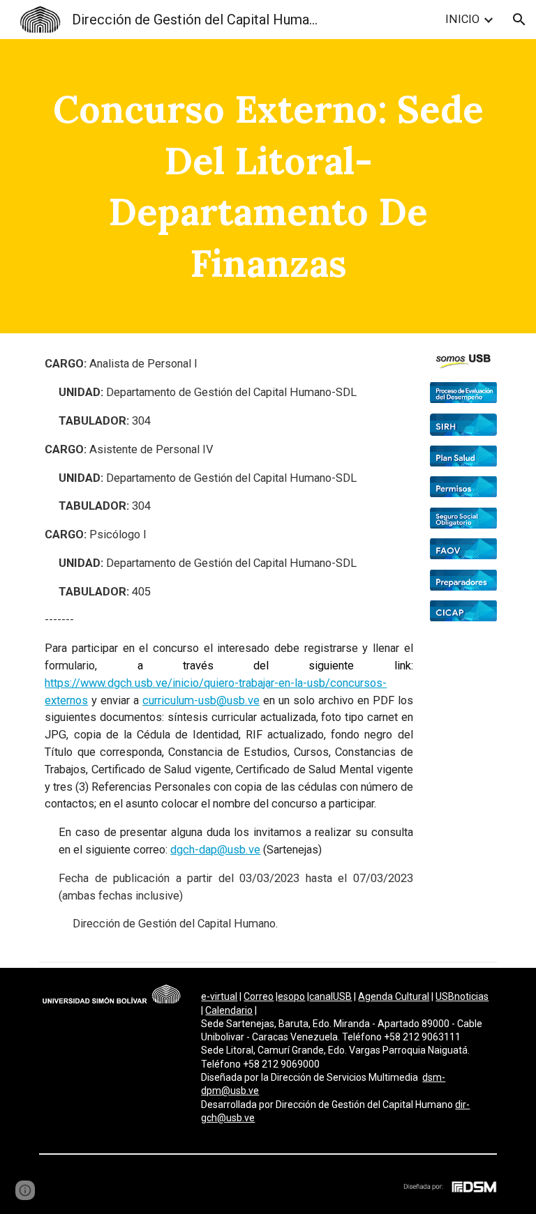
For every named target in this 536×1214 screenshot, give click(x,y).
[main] (267, 186)
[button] (519, 19)
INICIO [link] (462, 19)
